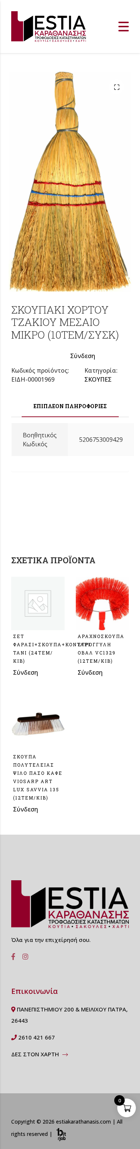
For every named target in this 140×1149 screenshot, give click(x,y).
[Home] (48, 26)
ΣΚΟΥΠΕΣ (98, 379)
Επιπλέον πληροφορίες (70, 406)
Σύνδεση (82, 356)
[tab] (70, 406)
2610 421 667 (36, 1037)
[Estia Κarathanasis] (70, 907)
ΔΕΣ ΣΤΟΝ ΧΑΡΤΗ (35, 1054)
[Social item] (11, 956)
